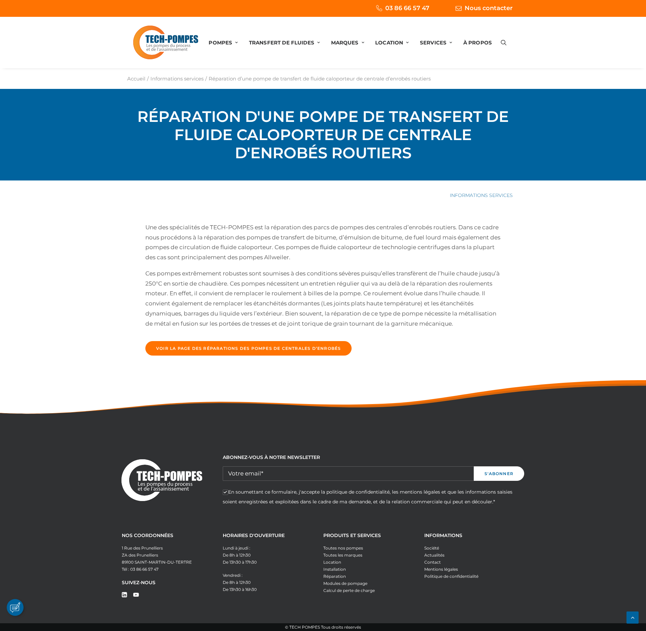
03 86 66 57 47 (407, 8)
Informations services (177, 78)
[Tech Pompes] (165, 42)
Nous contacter (489, 8)
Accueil (136, 78)
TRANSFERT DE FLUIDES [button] (281, 42)
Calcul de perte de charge (349, 590)
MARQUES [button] (345, 42)
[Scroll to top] (632, 616)
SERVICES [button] (433, 42)
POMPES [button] (220, 42)
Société (431, 548)
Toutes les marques (342, 555)
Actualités (434, 555)
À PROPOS (477, 42)
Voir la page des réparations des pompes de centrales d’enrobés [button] (248, 348)
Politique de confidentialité (451, 576)
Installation (334, 569)
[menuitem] (394, 8)
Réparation (334, 576)
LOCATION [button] (389, 42)
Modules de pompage (345, 583)
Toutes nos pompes (343, 548)
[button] (507, 42)
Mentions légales (441, 569)
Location (332, 562)
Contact (432, 562)
